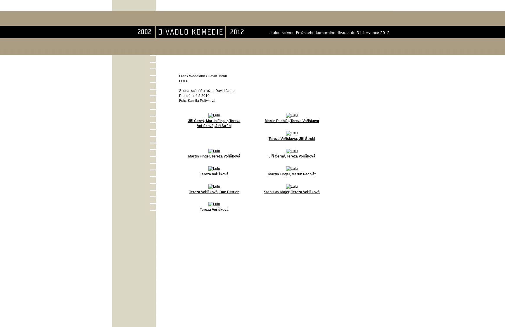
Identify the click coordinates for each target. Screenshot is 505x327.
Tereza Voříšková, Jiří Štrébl (292, 139)
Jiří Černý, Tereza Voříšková (292, 156)
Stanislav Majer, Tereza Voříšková (292, 192)
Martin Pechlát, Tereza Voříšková (292, 121)
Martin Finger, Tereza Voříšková (214, 156)
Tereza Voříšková (214, 174)
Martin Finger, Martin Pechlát (292, 174)
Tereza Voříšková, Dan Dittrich (214, 192)
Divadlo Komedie (131, 14)
